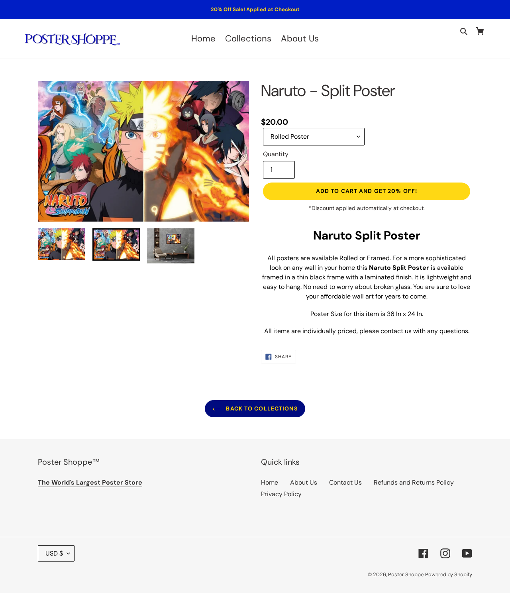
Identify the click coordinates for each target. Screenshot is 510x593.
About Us (303, 482)
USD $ (54, 553)
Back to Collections (260, 408)
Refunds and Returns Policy (414, 482)
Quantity (275, 154)
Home (269, 482)
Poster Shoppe (406, 574)
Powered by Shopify (448, 574)
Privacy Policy (281, 494)
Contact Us (345, 482)
